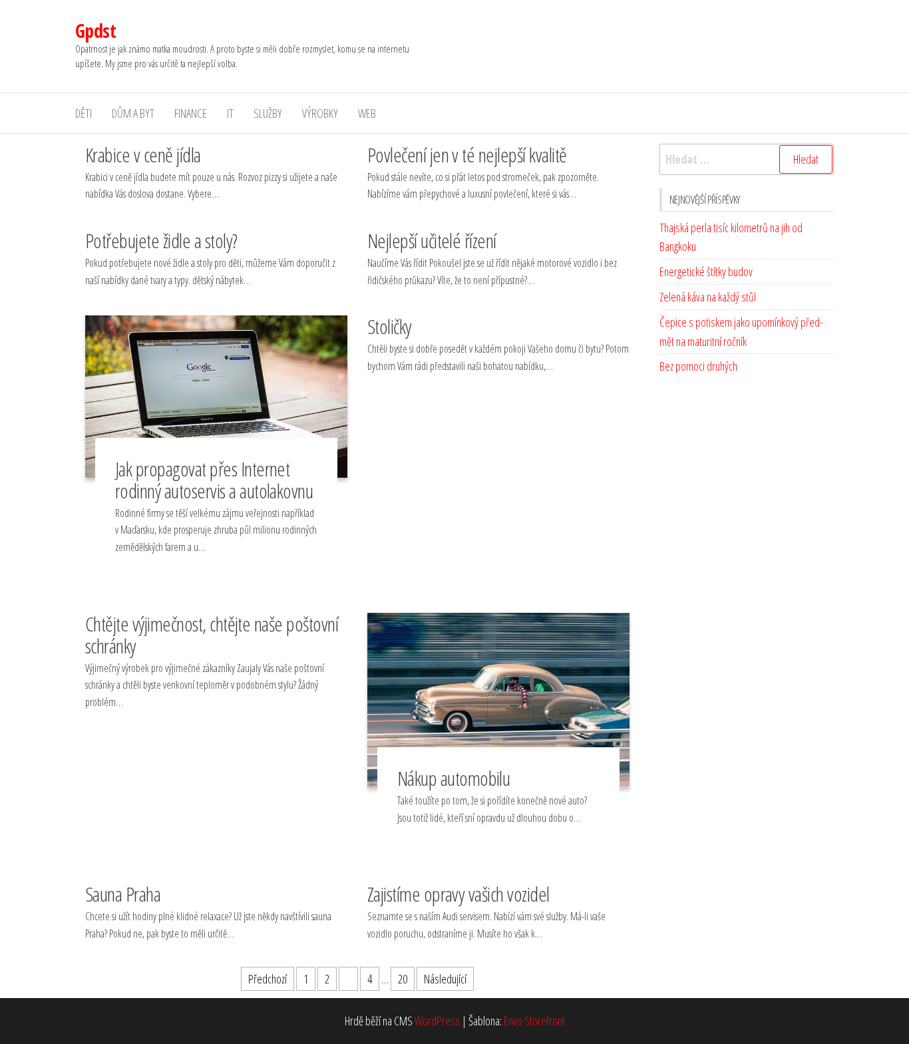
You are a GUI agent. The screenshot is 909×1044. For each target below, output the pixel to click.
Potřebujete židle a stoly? (161, 240)
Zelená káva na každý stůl (707, 297)
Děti (83, 113)
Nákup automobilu (453, 778)
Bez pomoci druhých (698, 366)
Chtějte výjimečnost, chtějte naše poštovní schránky (211, 634)
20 (402, 979)
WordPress (437, 1021)
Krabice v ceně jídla (143, 154)
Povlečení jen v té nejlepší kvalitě (467, 154)
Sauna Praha (122, 894)
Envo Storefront (534, 1021)
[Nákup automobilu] (498, 699)
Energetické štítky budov (706, 271)
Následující (445, 979)
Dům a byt (133, 113)
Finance (190, 113)
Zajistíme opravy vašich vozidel (458, 894)
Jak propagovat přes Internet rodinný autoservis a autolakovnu (214, 479)
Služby (268, 113)
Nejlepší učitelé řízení (431, 240)
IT (230, 113)
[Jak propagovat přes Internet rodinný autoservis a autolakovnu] (216, 395)
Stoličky (389, 326)
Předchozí (267, 979)
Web (367, 113)
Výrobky (320, 113)
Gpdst (95, 30)
